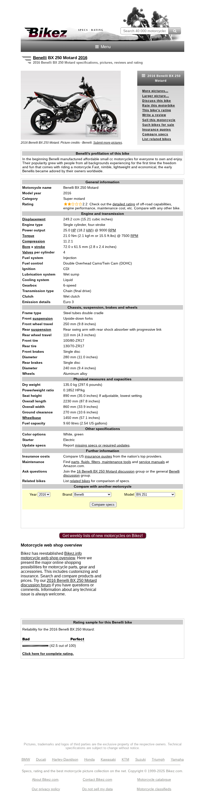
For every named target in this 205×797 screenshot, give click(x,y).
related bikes (80, 481)
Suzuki (140, 759)
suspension (42, 318)
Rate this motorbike (158, 105)
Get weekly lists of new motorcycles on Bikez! (102, 536)
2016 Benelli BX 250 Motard (163, 78)
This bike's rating (156, 110)
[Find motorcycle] (174, 30)
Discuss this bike (156, 101)
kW (88, 230)
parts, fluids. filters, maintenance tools (101, 462)
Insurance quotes (156, 129)
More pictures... (155, 91)
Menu (105, 46)
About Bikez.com (45, 779)
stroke (39, 247)
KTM (125, 759)
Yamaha (177, 759)
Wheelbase (31, 418)
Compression (33, 241)
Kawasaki (108, 759)
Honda (89, 759)
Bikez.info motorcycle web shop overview (51, 555)
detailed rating (123, 204)
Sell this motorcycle (159, 120)
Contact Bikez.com (97, 779)
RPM (112, 230)
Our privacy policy (46, 789)
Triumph (158, 759)
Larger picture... (155, 96)
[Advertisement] (79, 12)
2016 (82, 57)
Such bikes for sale (158, 125)
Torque (28, 236)
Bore (26, 247)
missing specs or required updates (102, 445)
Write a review (154, 115)
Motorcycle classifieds (154, 789)
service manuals (152, 462)
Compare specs (155, 134)
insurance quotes (98, 456)
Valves (27, 252)
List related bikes (156, 139)
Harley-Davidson (65, 759)
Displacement (34, 219)
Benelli (40, 57)
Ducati (41, 759)
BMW (26, 759)
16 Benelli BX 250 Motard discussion (105, 471)
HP (73, 230)
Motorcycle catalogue (154, 779)
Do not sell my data (97, 789)
